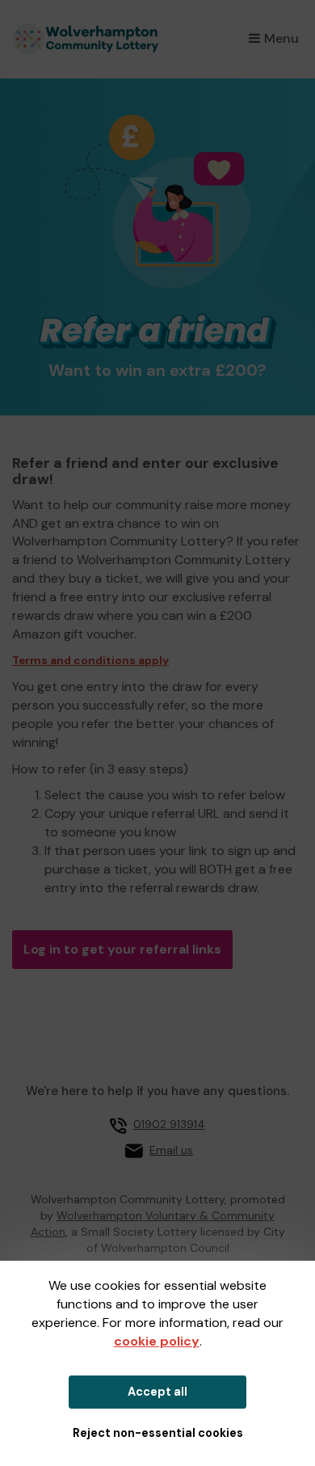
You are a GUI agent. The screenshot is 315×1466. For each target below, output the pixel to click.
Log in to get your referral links (122, 949)
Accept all (157, 1391)
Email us (171, 1150)
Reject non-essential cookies (158, 1433)
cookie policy (157, 1341)
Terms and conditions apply (90, 661)
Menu (281, 38)
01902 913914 (169, 1124)
